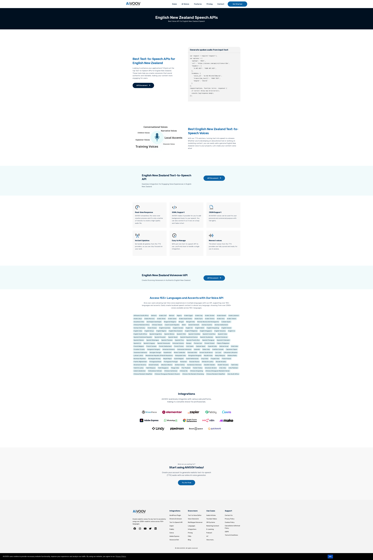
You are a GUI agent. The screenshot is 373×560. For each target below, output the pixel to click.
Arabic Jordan (209, 315)
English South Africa (140, 334)
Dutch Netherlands (192, 358)
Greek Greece (152, 328)
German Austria (207, 324)
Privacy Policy (229, 519)
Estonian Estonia (178, 343)
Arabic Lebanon (234, 315)
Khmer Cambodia (179, 352)
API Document (142, 85)
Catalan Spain (226, 321)
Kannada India (192, 352)
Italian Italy (206, 349)
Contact (220, 4)
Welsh (184, 324)
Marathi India (208, 355)
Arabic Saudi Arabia (185, 318)
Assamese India (139, 321)
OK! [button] (330, 556)
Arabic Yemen (231, 318)
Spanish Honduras (221, 337)
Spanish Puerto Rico (193, 340)
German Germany (139, 328)
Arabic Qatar (172, 318)
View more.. (210, 540)
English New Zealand (175, 331)
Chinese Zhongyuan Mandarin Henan (218, 371)
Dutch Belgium (179, 358)
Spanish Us (137, 343)
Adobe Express (174, 536)
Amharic (154, 315)
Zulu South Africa (233, 374)
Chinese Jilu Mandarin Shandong (193, 374)
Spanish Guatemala (206, 337)
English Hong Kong (213, 328)
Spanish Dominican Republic (143, 337)
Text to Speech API (176, 522)
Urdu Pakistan (233, 368)
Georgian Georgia (155, 352)
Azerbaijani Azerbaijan (154, 321)
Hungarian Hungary (153, 349)
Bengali (181, 321)
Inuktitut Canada (218, 349)
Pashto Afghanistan (140, 361)
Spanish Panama (167, 340)
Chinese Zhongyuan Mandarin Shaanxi (167, 374)
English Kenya (149, 331)
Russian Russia (194, 361)
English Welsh (199, 328)
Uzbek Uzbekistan (139, 371)
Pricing (210, 4)
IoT (207, 536)
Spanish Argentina (156, 334)
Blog (189, 540)
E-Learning (210, 529)
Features (198, 4)
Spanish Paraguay (208, 340)
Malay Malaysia (220, 355)
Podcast (209, 533)
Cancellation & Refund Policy (232, 527)
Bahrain (171, 315)
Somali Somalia (154, 364)
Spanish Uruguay (149, 343)
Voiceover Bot (174, 540)
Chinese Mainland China (141, 324)
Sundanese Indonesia (194, 364)
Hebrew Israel (224, 346)
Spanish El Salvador (223, 340)
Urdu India (222, 368)
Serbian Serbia (180, 364)
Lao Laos (218, 352)
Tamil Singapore (163, 368)
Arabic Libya (138, 318)
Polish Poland (226, 358)
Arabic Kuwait (221, 315)
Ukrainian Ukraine (211, 368)
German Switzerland (221, 324)
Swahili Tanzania (223, 364)
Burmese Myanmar (140, 358)
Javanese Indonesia (140, 352)
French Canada (151, 346)
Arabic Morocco (150, 318)
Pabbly (172, 529)
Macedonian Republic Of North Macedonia (159, 355)
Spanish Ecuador (160, 337)
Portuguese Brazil (155, 361)
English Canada (178, 328)
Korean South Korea (206, 352)
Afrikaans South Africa (141, 315)
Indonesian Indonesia (184, 349)
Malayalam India (180, 355)
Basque (188, 343)
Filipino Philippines (223, 343)
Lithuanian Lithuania (230, 352)
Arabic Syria (199, 318)
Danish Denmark (194, 324)
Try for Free (186, 483)
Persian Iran (198, 343)
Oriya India (204, 358)
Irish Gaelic (189, 346)
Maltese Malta (232, 355)
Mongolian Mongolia (194, 355)
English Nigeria (161, 331)
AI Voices (185, 4)
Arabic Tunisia (209, 318)
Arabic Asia (220, 318)
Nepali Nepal (167, 358)
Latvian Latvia (138, 355)
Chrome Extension (176, 519)
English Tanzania (220, 331)
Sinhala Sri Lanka (207, 361)
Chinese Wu (183, 371)
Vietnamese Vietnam (155, 371)
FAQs (189, 536)
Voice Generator (193, 519)
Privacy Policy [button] (121, 556)
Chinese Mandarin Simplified (143, 374)
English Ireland (226, 328)
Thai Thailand (186, 368)
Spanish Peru (179, 340)
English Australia (164, 328)
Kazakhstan (167, 352)
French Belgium (139, 346)
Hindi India (234, 346)
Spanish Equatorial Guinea (189, 337)
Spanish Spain (173, 337)
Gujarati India (212, 346)
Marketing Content (212, 526)
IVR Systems (210, 522)
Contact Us (229, 515)
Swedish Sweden (209, 364)
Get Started (237, 4)
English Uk (189, 328)
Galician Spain (200, 346)
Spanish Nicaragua (153, 340)
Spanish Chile (181, 334)
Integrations (192, 529)
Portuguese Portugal (171, 361)
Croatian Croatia (139, 349)
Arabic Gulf (162, 315)
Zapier (172, 526)
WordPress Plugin (175, 515)
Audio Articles (211, 515)
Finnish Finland (209, 343)
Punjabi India (215, 358)
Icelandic (197, 349)
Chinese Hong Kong (196, 371)
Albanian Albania (166, 364)
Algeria (179, 315)
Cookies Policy (229, 522)
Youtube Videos (211, 519)
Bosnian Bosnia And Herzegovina (208, 321)
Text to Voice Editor (194, 515)
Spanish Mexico (139, 340)
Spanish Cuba (222, 334)
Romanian (183, 361)
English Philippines (191, 331)
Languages (191, 526)
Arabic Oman (161, 318)
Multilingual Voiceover (195, 522)
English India (138, 331)
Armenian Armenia (169, 349)
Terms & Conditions (231, 535)
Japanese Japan (231, 349)
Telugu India (175, 368)
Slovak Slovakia (221, 361)
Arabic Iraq (198, 315)
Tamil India (234, 364)
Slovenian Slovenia (140, 364)
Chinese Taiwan (157, 324)
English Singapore (206, 331)
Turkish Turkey (197, 368)
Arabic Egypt (188, 315)
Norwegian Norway (154, 358)
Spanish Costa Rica (209, 334)
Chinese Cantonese (170, 371)
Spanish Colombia (194, 334)
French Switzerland (165, 346)
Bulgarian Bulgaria (170, 321)
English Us (231, 331)
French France (179, 346)
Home (174, 4)
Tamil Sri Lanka (138, 368)
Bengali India (190, 321)
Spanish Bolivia (169, 334)
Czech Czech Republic (172, 324)
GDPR (227, 532)
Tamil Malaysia (150, 368)
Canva (172, 533)
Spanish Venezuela (164, 343)
